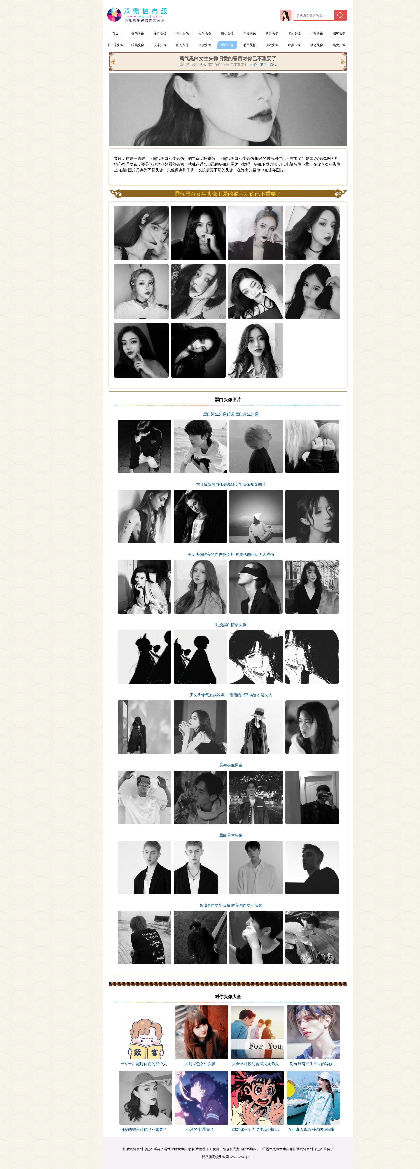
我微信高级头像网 (215, 1156)
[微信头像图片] (138, 14)
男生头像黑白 (231, 765)
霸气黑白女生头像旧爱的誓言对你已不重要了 (300, 1149)
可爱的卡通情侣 (199, 1129)
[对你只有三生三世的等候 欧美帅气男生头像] (311, 1057)
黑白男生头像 (231, 835)
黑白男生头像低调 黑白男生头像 (231, 414)
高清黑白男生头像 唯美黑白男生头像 (230, 905)
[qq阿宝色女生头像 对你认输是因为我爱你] (199, 1057)
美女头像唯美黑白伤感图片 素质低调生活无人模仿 (231, 554)
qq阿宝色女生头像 (200, 1063)
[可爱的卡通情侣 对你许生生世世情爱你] (199, 1123)
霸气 (273, 65)
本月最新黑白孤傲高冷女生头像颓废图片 (231, 484)
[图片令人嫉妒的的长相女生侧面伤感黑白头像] (113, 61)
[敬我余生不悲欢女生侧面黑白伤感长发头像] (342, 61)
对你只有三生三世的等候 (311, 1063)
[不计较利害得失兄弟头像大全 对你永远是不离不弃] (255, 1057)
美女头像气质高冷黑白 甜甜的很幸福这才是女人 (231, 694)
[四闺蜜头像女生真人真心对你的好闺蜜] (311, 1123)
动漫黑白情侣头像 (230, 624)
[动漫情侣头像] (255, 1123)
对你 (253, 65)
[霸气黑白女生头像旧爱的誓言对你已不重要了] (143, 1123)
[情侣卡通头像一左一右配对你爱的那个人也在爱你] (143, 1057)
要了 (263, 65)
